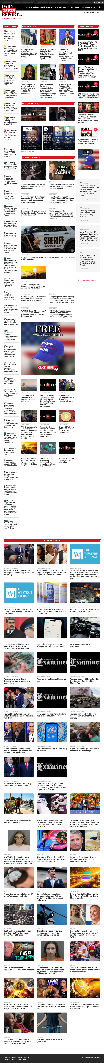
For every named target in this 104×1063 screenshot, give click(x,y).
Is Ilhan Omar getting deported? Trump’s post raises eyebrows (66, 398)
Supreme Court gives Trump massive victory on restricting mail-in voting (29, 53)
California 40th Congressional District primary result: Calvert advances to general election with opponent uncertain (52, 786)
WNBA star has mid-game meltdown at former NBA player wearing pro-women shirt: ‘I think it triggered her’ (61, 314)
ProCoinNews (26, 282)
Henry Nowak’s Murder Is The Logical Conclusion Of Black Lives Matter (11, 309)
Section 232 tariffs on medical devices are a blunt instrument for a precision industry (10, 247)
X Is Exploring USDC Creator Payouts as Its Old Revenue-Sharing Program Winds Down (10, 50)
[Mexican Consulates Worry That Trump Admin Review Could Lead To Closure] (19, 593)
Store (93, 7)
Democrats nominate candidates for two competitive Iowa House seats (11, 423)
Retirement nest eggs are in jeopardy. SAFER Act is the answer (10, 463)
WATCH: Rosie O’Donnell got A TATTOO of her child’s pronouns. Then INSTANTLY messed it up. (33, 314)
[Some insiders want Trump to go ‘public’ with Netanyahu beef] (19, 768)
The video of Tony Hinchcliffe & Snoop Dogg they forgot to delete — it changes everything (51, 859)
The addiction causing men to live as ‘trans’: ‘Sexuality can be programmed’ (61, 186)
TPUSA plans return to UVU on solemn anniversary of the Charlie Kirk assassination (85, 970)
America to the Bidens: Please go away (51, 680)
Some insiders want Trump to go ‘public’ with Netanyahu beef (18, 784)
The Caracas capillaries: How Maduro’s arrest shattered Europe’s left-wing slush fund (16, 646)
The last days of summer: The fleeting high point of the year (28, 398)
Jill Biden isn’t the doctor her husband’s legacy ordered (10, 451)
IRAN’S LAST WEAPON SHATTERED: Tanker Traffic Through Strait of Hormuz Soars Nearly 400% (88, 46)
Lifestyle (70, 7)
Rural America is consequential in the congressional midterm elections (10, 224)
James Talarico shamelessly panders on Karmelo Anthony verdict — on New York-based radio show (50, 897)
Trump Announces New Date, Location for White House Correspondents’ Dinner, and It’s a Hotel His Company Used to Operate (10, 265)
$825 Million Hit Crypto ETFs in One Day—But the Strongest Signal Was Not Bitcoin (17, 933)
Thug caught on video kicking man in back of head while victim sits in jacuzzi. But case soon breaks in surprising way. (61, 299)
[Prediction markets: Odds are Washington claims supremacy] (52, 628)
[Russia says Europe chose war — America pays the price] (85, 593)
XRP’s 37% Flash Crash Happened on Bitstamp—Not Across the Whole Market (33, 286)
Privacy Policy (23, 1057)
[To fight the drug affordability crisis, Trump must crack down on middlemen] (52, 593)
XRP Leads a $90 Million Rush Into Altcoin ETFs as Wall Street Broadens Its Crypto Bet (10, 79)
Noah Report (26, 424)
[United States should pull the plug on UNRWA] (52, 733)
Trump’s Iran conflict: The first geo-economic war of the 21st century (83, 716)
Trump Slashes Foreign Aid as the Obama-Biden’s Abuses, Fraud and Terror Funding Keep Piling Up (48, 431)
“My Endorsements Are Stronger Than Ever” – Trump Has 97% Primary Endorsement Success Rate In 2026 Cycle (29, 432)
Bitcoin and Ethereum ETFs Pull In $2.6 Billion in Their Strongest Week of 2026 (10, 93)
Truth (76, 7)
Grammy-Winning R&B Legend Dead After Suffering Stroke (87, 214)
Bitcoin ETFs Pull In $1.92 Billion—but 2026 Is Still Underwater (66, 430)
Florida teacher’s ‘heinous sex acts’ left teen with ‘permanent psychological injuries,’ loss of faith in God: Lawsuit (50, 971)
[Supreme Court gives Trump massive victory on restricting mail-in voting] (29, 37)
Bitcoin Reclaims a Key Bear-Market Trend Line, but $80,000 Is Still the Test (29, 462)
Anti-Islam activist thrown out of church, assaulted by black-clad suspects (33, 186)
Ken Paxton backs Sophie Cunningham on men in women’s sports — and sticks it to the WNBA (84, 934)
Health (42, 7)
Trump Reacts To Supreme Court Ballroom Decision (18, 821)
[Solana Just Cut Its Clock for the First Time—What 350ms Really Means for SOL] (85, 878)
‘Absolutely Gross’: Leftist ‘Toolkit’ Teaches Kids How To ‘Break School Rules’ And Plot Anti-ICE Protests (10, 408)
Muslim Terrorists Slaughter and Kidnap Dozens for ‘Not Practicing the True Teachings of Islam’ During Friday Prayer (87, 72)
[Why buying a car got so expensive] (85, 628)
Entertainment (52, 7)
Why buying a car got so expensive (80, 645)
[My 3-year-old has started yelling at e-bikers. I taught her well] (52, 698)
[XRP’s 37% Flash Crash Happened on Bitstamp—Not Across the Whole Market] (34, 272)
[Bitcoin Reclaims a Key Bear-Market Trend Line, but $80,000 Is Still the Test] (29, 448)
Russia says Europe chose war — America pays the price (84, 610)
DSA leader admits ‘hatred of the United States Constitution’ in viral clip (52, 1006)
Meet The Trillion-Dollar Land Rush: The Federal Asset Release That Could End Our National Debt (89, 190)
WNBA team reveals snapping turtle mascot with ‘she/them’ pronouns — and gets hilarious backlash (50, 823)
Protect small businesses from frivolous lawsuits (10, 235)
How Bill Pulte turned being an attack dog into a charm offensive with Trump (18, 716)
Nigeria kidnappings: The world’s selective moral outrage (84, 750)
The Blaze (25, 46)
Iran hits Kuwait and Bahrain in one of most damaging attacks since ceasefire (10, 195)
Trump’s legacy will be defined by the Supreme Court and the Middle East (84, 681)
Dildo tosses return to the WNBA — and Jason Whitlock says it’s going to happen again (48, 54)
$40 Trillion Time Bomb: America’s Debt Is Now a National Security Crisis (88, 96)
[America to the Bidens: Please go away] (52, 663)
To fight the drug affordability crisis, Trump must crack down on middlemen (51, 611)
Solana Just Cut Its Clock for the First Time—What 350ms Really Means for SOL (84, 896)
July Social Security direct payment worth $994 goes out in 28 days (10, 152)
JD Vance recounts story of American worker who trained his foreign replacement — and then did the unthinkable (84, 823)
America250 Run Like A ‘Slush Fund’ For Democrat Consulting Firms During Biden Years (11, 367)
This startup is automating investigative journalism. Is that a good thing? (47, 462)
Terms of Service (10, 1057)
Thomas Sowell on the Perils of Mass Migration (66, 460)
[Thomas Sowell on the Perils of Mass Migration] (67, 448)
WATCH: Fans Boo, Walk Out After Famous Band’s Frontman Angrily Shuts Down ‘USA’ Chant (88, 260)
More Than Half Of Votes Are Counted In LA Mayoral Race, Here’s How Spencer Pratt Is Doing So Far (89, 236)
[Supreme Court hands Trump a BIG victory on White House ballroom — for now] (85, 841)
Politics (29, 7)
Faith (82, 7)
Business (62, 7)
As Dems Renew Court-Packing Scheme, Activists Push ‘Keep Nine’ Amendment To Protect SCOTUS (10, 351)
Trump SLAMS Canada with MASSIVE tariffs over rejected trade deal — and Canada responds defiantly (66, 89)
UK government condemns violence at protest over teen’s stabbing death (11, 335)
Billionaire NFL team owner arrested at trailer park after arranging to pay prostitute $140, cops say (66, 54)
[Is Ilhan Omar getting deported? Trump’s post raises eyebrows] (67, 385)
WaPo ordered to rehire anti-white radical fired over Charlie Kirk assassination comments (28, 89)
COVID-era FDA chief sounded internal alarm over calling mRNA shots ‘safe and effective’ (18, 1041)
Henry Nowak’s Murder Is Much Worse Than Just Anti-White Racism (11, 321)
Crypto (87, 7)
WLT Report (85, 183)
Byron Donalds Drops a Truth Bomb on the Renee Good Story (88, 142)
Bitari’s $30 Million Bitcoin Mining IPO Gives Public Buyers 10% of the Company (10, 107)
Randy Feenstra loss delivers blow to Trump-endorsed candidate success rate (11, 180)
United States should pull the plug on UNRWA (52, 750)
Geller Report (45, 393)
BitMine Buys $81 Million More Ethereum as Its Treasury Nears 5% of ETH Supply (33, 298)
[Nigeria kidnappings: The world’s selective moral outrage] (85, 733)
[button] (100, 7)
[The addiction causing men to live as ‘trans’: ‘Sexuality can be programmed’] (62, 170)
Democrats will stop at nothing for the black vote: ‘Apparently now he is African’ (33, 213)
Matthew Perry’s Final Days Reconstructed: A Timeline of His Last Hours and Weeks (10, 210)
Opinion (36, 7)
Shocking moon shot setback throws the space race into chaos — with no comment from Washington (33, 200)
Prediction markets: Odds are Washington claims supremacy (50, 645)
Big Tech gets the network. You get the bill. (50, 1040)
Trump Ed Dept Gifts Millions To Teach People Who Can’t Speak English (10, 393)
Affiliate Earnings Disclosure (15, 1060)
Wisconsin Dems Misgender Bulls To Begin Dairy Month (10, 380)
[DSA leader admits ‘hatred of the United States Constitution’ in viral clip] (52, 989)
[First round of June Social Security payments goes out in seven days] (19, 663)
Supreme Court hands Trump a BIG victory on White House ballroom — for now (83, 859)
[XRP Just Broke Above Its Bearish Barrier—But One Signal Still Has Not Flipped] (85, 989)
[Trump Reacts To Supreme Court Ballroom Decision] (19, 804)
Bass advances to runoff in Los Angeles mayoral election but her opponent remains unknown (10, 490)
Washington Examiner (11, 568)
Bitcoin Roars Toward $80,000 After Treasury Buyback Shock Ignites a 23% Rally (11, 65)
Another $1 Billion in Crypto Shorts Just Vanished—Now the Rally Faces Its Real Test (18, 1006)
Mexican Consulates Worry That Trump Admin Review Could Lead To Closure (10, 524)
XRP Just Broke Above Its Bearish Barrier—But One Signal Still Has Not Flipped (85, 1006)
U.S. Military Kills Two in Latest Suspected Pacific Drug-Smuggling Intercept (10, 166)
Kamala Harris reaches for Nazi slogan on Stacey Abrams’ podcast (19, 969)
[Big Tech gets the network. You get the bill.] (52, 1024)
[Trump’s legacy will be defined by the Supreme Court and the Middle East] (85, 663)
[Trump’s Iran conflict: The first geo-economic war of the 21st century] (85, 698)
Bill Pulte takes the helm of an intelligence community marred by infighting (11, 475)
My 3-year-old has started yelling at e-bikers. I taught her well (51, 715)
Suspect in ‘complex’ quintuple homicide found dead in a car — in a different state (48, 258)
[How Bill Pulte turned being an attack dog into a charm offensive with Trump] (19, 698)
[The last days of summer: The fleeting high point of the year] (29, 385)
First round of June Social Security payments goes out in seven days (17, 681)
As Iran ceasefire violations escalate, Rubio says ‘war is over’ (10, 295)
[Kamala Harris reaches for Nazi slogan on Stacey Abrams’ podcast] (19, 952)
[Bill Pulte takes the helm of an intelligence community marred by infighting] (19, 555)
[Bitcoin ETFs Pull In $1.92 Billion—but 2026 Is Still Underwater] (67, 416)
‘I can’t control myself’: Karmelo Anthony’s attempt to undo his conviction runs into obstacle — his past (61, 200)
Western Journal (75, 568)
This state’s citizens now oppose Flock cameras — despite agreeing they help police (51, 933)
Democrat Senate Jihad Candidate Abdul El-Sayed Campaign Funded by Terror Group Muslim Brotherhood (47, 401)
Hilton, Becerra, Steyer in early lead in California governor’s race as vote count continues (18, 751)
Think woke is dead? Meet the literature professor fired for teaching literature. (10, 135)
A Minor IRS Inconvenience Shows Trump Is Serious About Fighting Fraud (9, 282)
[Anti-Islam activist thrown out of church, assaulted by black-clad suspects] (34, 170)
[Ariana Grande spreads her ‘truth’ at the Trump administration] (19, 878)
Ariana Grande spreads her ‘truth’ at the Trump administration (18, 895)
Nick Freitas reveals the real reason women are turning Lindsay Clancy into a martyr (10, 35)
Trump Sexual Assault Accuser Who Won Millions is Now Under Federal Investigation (10, 438)
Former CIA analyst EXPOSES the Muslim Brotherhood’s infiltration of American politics (88, 119)
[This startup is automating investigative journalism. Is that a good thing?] (48, 448)
